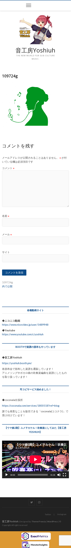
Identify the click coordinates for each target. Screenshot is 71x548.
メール (7, 234)
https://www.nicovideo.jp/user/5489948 (25, 324)
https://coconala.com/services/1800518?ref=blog (30, 405)
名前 (5, 215)
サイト (6, 252)
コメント (8, 168)
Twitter (48, 514)
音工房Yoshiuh (35, 50)
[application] (35, 459)
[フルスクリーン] (64, 475)
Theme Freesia (39, 521)
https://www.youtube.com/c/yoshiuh (22, 334)
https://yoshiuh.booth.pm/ (17, 363)
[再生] (6, 475)
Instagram (61, 514)
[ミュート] (59, 475)
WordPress (52, 521)
